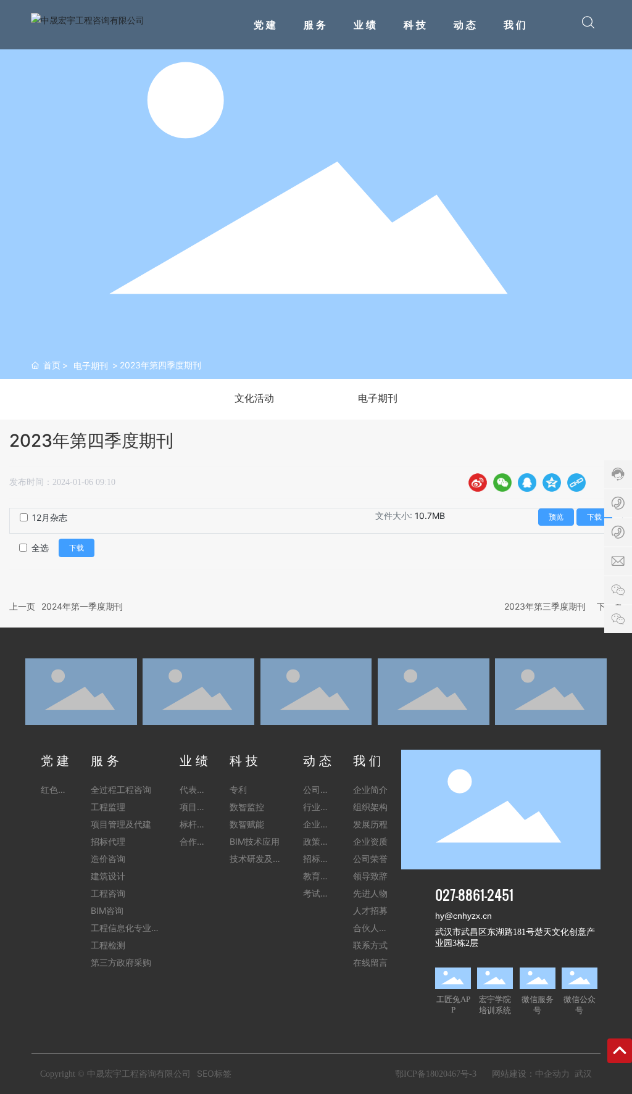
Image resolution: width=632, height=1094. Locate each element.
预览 (556, 517)
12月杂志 (49, 517)
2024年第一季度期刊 (82, 606)
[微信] (502, 482)
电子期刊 (90, 365)
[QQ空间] (552, 482)
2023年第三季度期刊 (545, 606)
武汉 (583, 1073)
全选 (40, 547)
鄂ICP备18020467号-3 (435, 1074)
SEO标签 (214, 1073)
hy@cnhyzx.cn (463, 916)
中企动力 (552, 1073)
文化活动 (254, 398)
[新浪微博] (477, 482)
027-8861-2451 (474, 894)
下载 (594, 517)
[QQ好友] (527, 482)
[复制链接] (576, 482)
